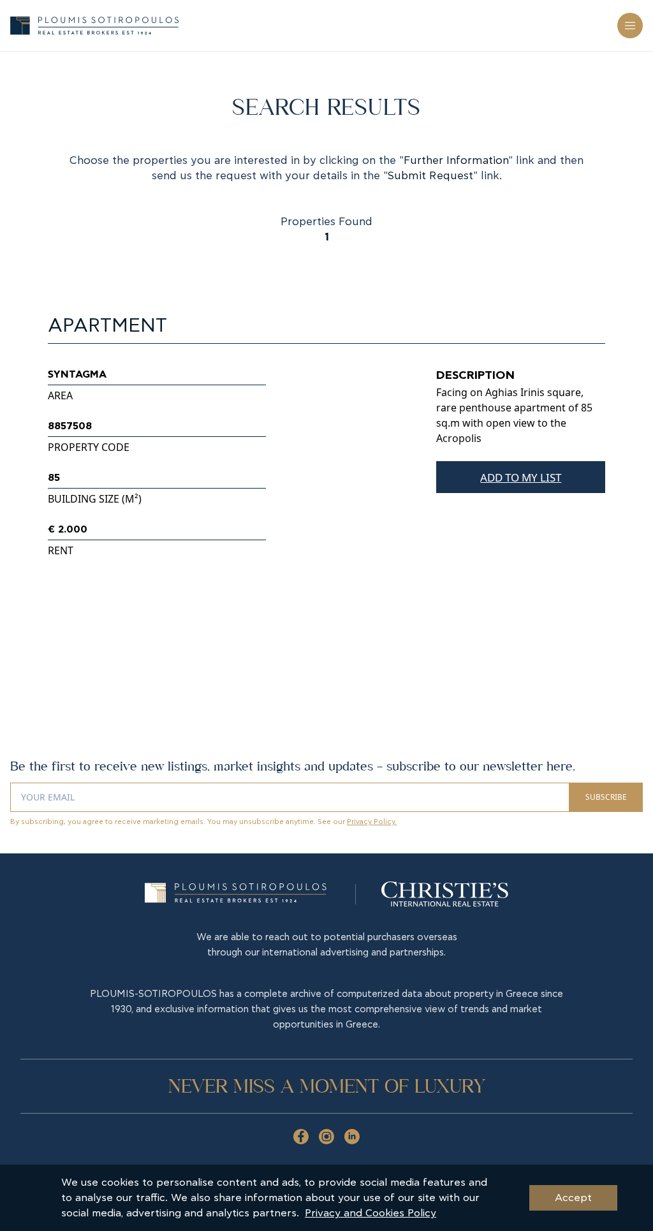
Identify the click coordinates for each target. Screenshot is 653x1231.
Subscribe (606, 797)
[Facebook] (301, 1136)
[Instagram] (326, 1136)
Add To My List (520, 477)
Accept (573, 1198)
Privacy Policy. (372, 821)
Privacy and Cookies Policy (370, 1213)
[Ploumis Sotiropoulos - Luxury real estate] (94, 25)
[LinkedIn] (352, 1136)
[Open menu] (630, 25)
